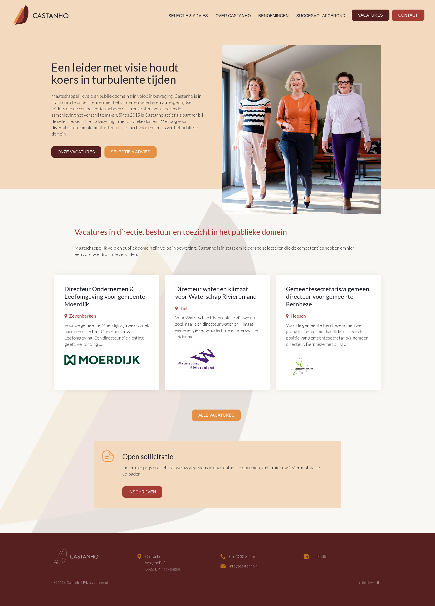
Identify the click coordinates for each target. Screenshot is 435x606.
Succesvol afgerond (320, 16)
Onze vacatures (76, 152)
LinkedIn (319, 556)
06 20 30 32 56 (242, 556)
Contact (408, 15)
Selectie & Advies (188, 16)
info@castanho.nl (243, 565)
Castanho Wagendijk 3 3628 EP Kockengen (162, 562)
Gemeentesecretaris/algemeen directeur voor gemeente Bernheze (327, 296)
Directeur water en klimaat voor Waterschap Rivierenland (216, 292)
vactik (376, 583)
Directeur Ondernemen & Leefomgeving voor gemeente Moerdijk (104, 296)
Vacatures (370, 15)
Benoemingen (273, 16)
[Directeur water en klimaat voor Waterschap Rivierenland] (196, 358)
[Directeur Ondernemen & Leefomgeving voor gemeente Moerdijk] (102, 359)
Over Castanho (233, 16)
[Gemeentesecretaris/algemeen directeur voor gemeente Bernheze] (302, 365)
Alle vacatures (216, 415)
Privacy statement (95, 583)
